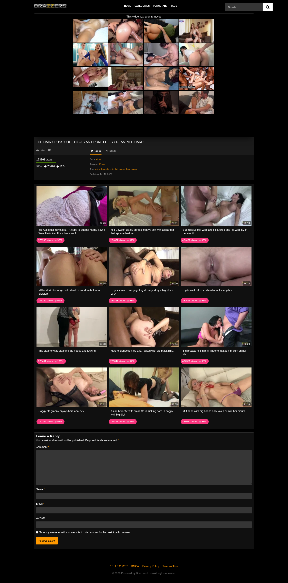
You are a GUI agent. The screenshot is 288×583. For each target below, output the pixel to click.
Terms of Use (170, 566)
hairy (112, 169)
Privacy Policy (150, 566)
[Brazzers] (57, 6)
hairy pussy (120, 169)
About (97, 150)
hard (128, 169)
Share (112, 150)
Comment (42, 447)
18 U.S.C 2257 (119, 566)
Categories (142, 6)
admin (98, 159)
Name (40, 489)
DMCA (135, 566)
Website (41, 518)
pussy (134, 169)
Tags (174, 6)
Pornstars (160, 6)
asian (97, 169)
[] (268, 7)
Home (127, 6)
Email (40, 503)
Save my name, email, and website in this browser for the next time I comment (84, 532)
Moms (102, 164)
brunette (105, 169)
